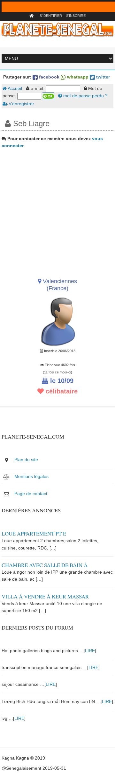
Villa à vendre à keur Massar (45, 596)
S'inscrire (76, 15)
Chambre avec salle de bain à (45, 565)
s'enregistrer (21, 103)
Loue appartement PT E (34, 533)
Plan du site (26, 459)
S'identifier (51, 15)
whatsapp (77, 76)
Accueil (14, 88)
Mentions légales (31, 476)
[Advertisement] (57, 211)
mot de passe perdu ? (85, 95)
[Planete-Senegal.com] (57, 29)
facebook (48, 76)
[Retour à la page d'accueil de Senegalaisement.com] (32, 15)
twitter (102, 76)
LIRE (90, 650)
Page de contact (30, 493)
